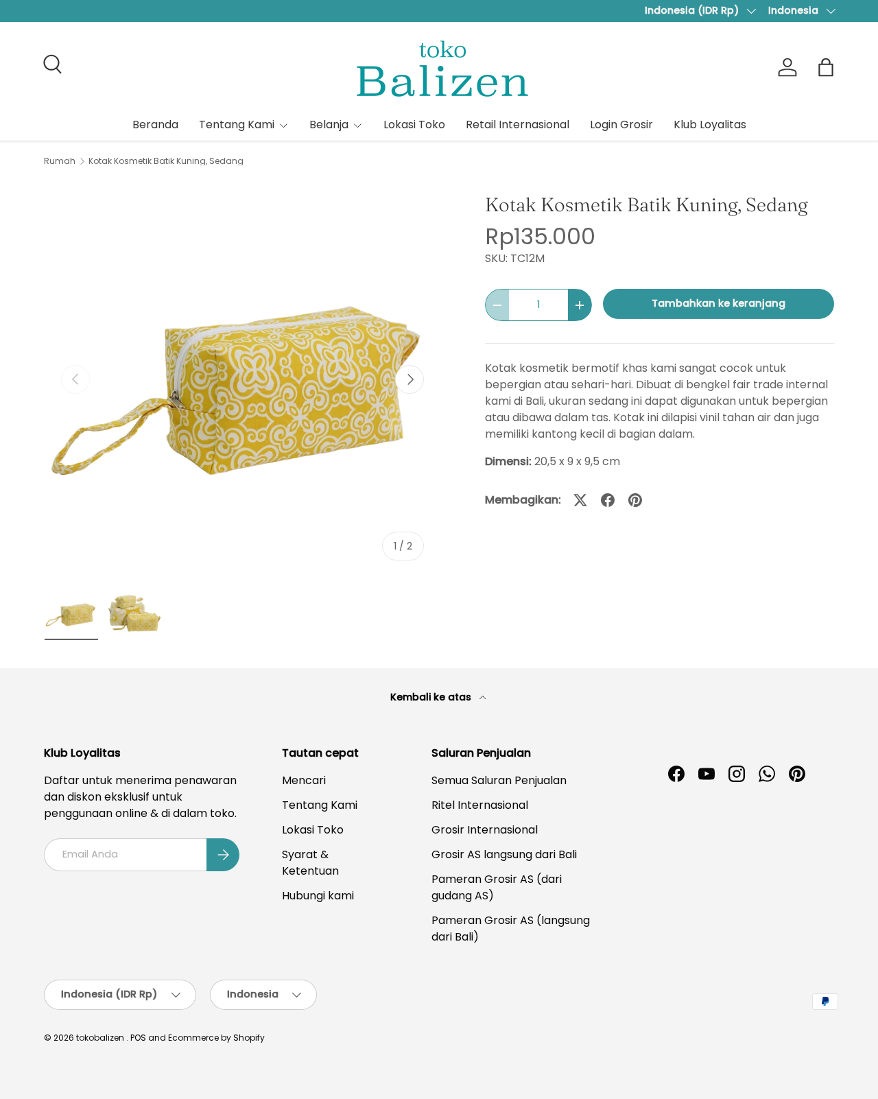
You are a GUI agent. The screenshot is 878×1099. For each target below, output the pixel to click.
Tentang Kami (236, 124)
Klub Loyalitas (710, 124)
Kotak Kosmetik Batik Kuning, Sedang (166, 161)
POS (138, 1037)
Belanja (328, 124)
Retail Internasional (517, 124)
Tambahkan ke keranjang (718, 303)
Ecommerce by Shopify (216, 1037)
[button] (826, 67)
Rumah (59, 161)
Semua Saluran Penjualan (499, 780)
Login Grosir (621, 124)
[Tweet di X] (580, 500)
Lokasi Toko (414, 124)
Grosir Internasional (484, 830)
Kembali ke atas (432, 697)
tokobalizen (100, 1037)
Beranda (155, 124)
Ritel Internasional (479, 805)
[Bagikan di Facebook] (607, 500)
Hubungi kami (318, 895)
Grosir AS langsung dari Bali (504, 854)
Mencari (304, 780)
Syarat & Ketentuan (310, 863)
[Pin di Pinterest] (635, 500)
